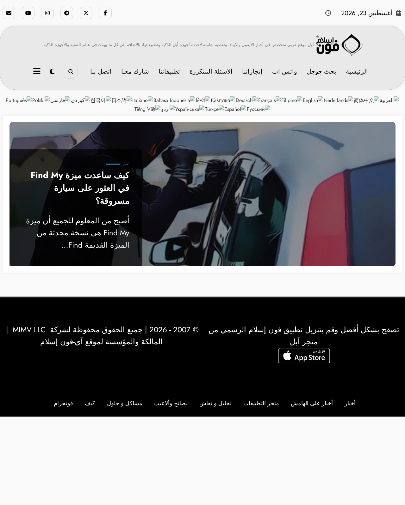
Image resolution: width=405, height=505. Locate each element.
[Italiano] (142, 100)
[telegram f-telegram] (66, 13)
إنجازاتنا (252, 71)
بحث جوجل (321, 71)
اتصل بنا (101, 71)
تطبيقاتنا (169, 71)
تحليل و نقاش (215, 403)
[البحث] (71, 71)
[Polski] (41, 100)
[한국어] (100, 100)
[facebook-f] (105, 13)
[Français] (269, 100)
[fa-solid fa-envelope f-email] (9, 13)
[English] (313, 100)
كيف (90, 403)
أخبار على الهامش (312, 403)
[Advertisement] (202, 461)
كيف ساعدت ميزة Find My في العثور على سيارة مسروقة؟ (80, 188)
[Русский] (259, 108)
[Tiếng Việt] (147, 108)
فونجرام (63, 403)
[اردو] (168, 108)
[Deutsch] (247, 100)
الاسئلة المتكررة (211, 71)
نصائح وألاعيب (171, 403)
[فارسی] (60, 100)
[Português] (19, 100)
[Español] (235, 108)
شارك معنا (135, 71)
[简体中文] (367, 100)
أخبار (126, 163)
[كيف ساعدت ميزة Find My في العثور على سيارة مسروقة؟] (202, 194)
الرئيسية (357, 71)
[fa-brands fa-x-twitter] (86, 13)
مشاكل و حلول (124, 403)
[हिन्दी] (203, 100)
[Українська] (190, 108)
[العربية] (389, 100)
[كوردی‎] (80, 100)
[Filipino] (292, 100)
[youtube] (28, 13)
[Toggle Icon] (37, 72)
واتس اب (284, 71)
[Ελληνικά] (223, 100)
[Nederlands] (339, 100)
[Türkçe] (214, 108)
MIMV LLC (29, 329)
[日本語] (121, 100)
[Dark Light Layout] (52, 71)
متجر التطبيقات (261, 403)
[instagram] (47, 13)
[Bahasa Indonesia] (174, 100)
